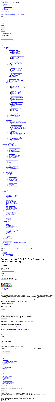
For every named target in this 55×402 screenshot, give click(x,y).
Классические (9, 218)
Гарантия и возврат (10, 231)
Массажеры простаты (16, 60)
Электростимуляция (10, 209)
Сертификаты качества (11, 235)
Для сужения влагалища (14, 155)
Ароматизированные (10, 216)
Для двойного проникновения (18, 133)
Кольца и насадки (13, 132)
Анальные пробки (15, 53)
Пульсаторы (14, 98)
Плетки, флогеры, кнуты (11, 203)
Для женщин (9, 82)
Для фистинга (12, 154)
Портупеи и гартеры (13, 181)
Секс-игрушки (6, 47)
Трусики (10, 185)
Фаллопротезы (14, 75)
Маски (7, 198)
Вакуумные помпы (15, 139)
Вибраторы (11, 83)
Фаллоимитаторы (13, 103)
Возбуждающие (12, 157)
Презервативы (6, 215)
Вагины (13, 123)
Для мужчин (9, 120)
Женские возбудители (11, 213)
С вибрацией (14, 135)
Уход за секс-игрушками (14, 169)
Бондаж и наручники (11, 192)
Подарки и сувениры (13, 81)
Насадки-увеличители (16, 134)
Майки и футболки (13, 189)
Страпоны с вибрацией (16, 73)
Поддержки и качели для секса (16, 80)
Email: (2, 389)
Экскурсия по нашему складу (10, 361)
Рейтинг (2, 317)
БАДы (4, 210)
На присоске (14, 109)
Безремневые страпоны (16, 68)
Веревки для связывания (11, 194)
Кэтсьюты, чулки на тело (14, 178)
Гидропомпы (14, 140)
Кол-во (2, 270)
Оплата (7, 224)
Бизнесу (8, 232)
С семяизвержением (15, 111)
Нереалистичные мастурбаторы (18, 128)
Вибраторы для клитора (16, 90)
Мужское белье (9, 187)
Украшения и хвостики (16, 63)
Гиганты (13, 105)
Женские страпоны (15, 65)
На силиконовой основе (14, 148)
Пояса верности (9, 204)
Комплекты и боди (13, 177)
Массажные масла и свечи (12, 160)
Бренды (5, 368)
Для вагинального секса (14, 151)
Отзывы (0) (5, 289)
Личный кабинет (7, 377)
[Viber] (9, 286)
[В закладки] (2, 250)
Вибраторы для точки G (16, 91)
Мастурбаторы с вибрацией (17, 127)
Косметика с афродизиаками (12, 163)
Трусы (10, 190)
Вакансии (8, 228)
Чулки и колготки (13, 186)
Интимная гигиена (10, 167)
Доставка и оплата (7, 7)
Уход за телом (12, 171)
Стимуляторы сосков (10, 206)
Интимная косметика (8, 144)
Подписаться (3, 392)
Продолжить (3, 319)
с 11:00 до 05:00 (6, 243)
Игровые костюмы (13, 175)
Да (1, 400)
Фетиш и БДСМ (7, 191)
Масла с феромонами (13, 166)
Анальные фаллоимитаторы (17, 56)
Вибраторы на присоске (16, 93)
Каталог (5, 4)
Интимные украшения (11, 196)
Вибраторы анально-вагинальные (19, 87)
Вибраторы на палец (16, 92)
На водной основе (13, 146)
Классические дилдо (16, 108)
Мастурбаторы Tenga (16, 126)
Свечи (10, 162)
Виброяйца (11, 117)
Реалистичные (14, 110)
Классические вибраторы (17, 97)
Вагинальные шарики (14, 116)
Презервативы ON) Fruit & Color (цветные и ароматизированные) (18, 321)
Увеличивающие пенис (14, 156)
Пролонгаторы (12, 158)
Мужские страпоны (15, 67)
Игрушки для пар (13, 76)
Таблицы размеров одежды (12, 230)
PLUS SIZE (11, 174)
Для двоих (8, 48)
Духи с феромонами (13, 164)
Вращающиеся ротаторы (16, 96)
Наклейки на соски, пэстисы (15, 179)
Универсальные (12, 149)
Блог (4, 8)
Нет (4, 400)
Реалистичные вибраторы (17, 99)
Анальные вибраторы (16, 51)
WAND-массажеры (15, 85)
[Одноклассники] (3, 286)
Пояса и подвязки (13, 183)
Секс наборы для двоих (14, 79)
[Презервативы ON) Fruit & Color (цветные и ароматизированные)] (16, 246)
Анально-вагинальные (16, 104)
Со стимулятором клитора (17, 102)
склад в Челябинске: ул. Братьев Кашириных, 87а (14, 242)
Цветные (13, 114)
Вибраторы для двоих (16, 88)
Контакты (5, 5)
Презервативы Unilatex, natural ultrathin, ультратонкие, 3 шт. (15, 329)
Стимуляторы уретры (11, 207)
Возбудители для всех (11, 212)
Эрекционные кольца (16, 137)
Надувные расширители (16, 62)
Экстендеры (11, 143)
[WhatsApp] (11, 286)
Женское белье (9, 173)
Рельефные (8, 219)
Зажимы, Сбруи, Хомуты (11, 195)
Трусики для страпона (16, 70)
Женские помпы (12, 119)
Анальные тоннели (15, 54)
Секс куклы (11, 142)
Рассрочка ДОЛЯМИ (8, 383)
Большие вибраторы (16, 86)
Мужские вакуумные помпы (15, 138)
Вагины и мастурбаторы (14, 121)
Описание (5, 288)
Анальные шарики (15, 57)
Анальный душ (14, 58)
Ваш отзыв (3, 315)
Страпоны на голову (16, 74)
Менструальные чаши (14, 168)
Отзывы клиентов (7, 367)
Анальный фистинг (15, 59)
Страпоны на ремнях (16, 69)
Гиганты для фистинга (14, 77)
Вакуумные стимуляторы (14, 115)
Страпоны (11, 64)
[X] (7, 286)
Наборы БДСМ (9, 200)
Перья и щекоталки (10, 202)
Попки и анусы (14, 129)
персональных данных (27, 393)
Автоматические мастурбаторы (18, 122)
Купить (2, 273)
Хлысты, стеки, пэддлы (11, 208)
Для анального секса (13, 150)
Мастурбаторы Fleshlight (16, 125)
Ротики (13, 131)
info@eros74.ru (6, 244)
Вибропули (13, 94)
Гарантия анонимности (11, 226)
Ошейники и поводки (11, 201)
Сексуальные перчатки (14, 184)
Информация (6, 221)
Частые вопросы (9, 227)
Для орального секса (13, 152)
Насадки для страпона (16, 71)
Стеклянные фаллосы (16, 112)
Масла (10, 161)
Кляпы (7, 197)
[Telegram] (5, 286)
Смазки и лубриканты (11, 145)
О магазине (5, 9)
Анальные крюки (15, 52)
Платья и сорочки (13, 180)
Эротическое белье (7, 172)
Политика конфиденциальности (10, 375)
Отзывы (8, 236)
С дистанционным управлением (18, 100)
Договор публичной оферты (12, 233)
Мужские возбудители (11, 214)
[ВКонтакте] (1, 286)
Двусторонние (14, 106)
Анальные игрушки (13, 50)
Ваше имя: (3, 309)
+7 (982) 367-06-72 (5, 11)
